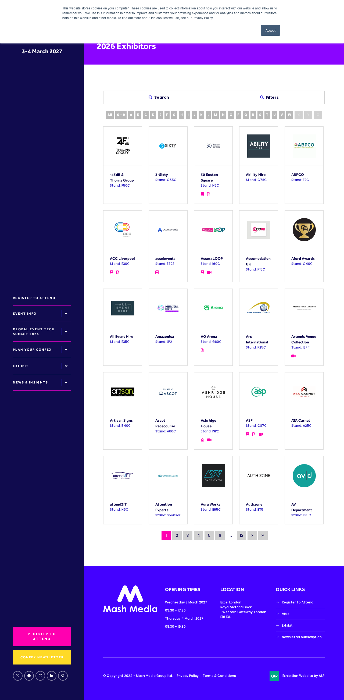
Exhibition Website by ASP (303, 675)
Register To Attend (297, 602)
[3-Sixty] (168, 146)
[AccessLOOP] (213, 230)
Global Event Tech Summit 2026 (34, 331)
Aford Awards (303, 258)
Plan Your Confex (32, 349)
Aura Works (210, 504)
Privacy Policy (188, 675)
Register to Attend (34, 298)
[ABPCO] (304, 146)
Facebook (29, 676)
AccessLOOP (212, 258)
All (110, 114)
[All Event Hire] (122, 308)
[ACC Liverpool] (122, 230)
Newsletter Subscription (302, 637)
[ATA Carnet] (304, 391)
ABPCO (297, 174)
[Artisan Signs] (122, 391)
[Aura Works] (213, 475)
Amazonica (164, 336)
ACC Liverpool (122, 258)
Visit (285, 614)
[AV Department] (304, 475)
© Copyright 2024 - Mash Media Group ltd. (138, 675)
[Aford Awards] (304, 230)
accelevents (165, 258)
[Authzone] (258, 475)
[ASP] (258, 391)
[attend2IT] (122, 475)
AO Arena (209, 336)
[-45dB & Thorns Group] (122, 146)
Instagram (40, 676)
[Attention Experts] (168, 475)
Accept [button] (270, 30)
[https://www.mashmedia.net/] (130, 611)
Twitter (18, 676)
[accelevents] (168, 230)
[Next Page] (252, 535)
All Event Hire (121, 336)
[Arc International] (258, 308)
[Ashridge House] (213, 391)
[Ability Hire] (258, 146)
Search (63, 676)
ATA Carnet (300, 420)
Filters (272, 97)
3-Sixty (161, 174)
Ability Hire (256, 174)
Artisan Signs (121, 420)
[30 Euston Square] (213, 146)
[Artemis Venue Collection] (304, 308)
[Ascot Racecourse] (168, 391)
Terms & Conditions (219, 675)
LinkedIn (51, 676)
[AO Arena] (213, 308)
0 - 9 (121, 114)
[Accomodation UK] (258, 230)
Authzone (254, 504)
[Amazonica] (168, 308)
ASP (249, 420)
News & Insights (30, 382)
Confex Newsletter (42, 657)
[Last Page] (263, 535)
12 (241, 535)
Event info (25, 313)
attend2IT (118, 504)
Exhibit (21, 366)
